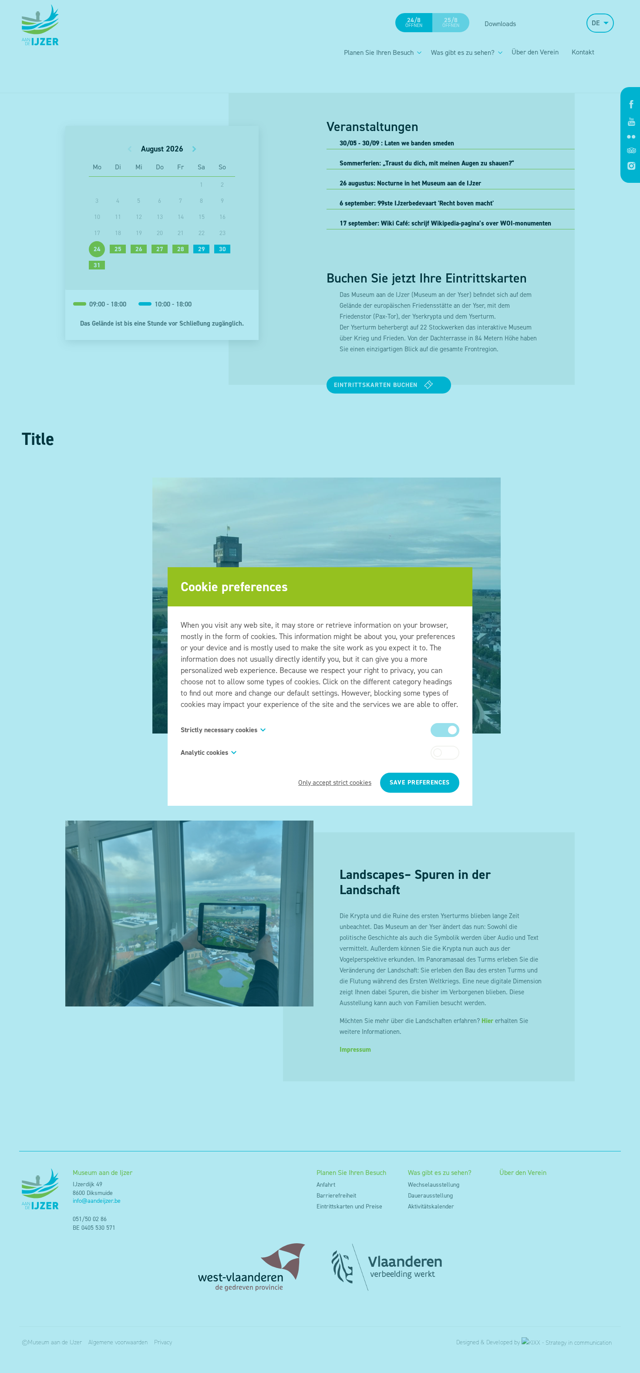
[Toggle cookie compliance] (445, 753)
